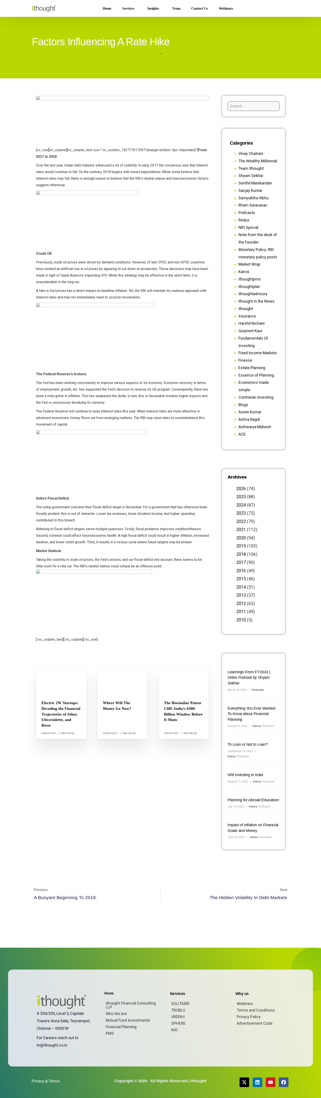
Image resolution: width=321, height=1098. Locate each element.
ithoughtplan (249, 286)
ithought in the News (256, 301)
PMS (110, 1033)
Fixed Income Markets (257, 353)
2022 (241, 521)
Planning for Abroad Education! (253, 800)
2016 (241, 570)
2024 (241, 505)
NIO (174, 1030)
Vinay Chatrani (250, 153)
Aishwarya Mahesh (254, 426)
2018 (241, 554)
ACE (242, 434)
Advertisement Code (255, 1023)
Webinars (245, 1003)
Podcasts (246, 212)
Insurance (247, 316)
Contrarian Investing (255, 397)
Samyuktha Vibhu (253, 198)
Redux (243, 220)
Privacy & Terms (46, 1081)
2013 (241, 595)
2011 (241, 611)
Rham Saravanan (252, 205)
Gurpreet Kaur (250, 330)
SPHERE (178, 1023)
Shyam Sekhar (114, 680)
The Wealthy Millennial (257, 161)
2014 (241, 587)
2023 (241, 513)
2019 (241, 546)
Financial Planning (121, 1026)
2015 (241, 578)
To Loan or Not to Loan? (248, 744)
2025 (241, 496)
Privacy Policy (249, 1016)
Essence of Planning (256, 375)
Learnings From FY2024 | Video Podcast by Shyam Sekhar (249, 677)
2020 (241, 537)
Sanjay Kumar (250, 190)
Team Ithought (251, 168)
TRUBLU (178, 1010)
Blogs (47, 676)
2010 (241, 620)
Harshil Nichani (251, 323)
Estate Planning (251, 367)
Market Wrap (124, 676)
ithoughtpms (249, 279)
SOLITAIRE (180, 1003)
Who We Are (116, 1013)
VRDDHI (178, 1016)
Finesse (245, 360)
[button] (282, 9)
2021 (241, 529)
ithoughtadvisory (253, 293)
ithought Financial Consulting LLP (131, 1005)
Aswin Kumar (249, 412)
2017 (241, 562)
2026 (241, 488)
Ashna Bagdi (249, 419)
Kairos (243, 271)
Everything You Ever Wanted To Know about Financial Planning (251, 714)
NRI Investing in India (245, 775)
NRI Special (248, 227)
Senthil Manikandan (68, 676)
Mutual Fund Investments (128, 1020)
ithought (48, 733)
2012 (241, 603)
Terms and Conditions (256, 1010)
